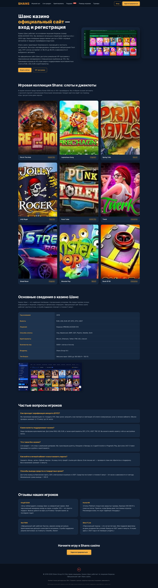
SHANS (24, 3)
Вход (117, 3)
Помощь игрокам (85, 3)
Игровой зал (36, 3)
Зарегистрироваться (131, 3)
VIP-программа (40, 70)
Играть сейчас (25, 70)
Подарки (71, 3)
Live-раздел (47, 3)
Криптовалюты (59, 3)
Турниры (96, 3)
